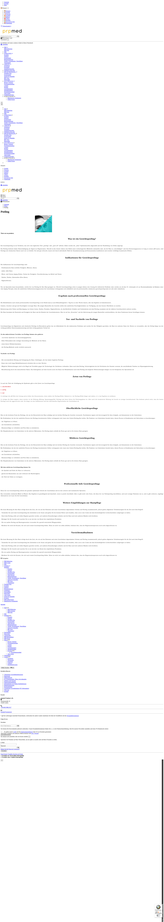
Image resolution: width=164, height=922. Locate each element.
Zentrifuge (7, 65)
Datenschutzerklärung (10, 682)
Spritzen (6, 56)
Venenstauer (7, 62)
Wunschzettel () (6, 26)
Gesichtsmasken (8, 89)
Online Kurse (11, 99)
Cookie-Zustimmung (162, 913)
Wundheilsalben (8, 90)
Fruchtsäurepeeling (9, 84)
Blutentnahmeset (8, 59)
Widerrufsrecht (8, 677)
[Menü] (161, 905)
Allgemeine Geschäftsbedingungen (13, 674)
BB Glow (6, 78)
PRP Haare (7, 638)
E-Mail (2, 742)
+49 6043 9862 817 (6, 707)
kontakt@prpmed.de (6, 712)
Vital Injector (11, 575)
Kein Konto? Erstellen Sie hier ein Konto (12, 754)
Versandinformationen (73, 715)
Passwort (3, 746)
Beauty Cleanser (8, 82)
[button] (9, 96)
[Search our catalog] (18, 198)
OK (13, 667)
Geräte (6, 657)
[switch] (158, 915)
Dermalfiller (7, 632)
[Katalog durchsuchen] (18, 36)
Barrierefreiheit (8, 687)
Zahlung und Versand (10, 680)
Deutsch (7, 11)
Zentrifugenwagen (9, 69)
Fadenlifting (7, 655)
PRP (5, 608)
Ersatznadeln (7, 58)
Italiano (7, 17)
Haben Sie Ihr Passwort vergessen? (10, 749)
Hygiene (10, 651)
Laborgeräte (7, 635)
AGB (14, 732)
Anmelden (5, 185)
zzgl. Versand (35, 733)
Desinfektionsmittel (9, 92)
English (7, 12)
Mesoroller (7, 79)
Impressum (7, 676)
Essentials (6, 67)
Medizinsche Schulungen (14, 98)
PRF (5, 614)
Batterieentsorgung (9, 685)
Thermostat (11, 660)
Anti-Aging (7, 93)
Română (7, 20)
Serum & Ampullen (9, 76)
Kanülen (6, 55)
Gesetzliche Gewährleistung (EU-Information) (16, 688)
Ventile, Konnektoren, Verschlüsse (13, 61)
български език (10, 21)
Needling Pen (7, 73)
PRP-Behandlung (9, 637)
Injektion (6, 567)
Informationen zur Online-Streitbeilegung (15, 684)
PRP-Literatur (11, 611)
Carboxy (10, 663)
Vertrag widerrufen (6, 735)
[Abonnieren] (18, 726)
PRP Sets (6, 50)
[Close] (2, 104)
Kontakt (6, 3)
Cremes (6, 85)
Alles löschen (5, 667)
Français (7, 14)
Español (7, 15)
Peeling (6, 87)
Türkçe (7, 18)
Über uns (6, 690)
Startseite (6, 2)
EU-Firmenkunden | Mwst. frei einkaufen (15, 679)
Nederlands (8, 23)
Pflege (6, 640)
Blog (5, 5)
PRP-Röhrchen (8, 49)
